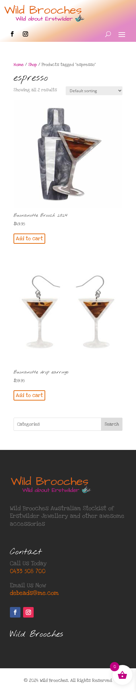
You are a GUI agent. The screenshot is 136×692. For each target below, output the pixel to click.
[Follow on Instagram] (25, 34)
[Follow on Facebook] (12, 34)
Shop (32, 64)
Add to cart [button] (29, 238)
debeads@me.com (34, 593)
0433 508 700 (28, 571)
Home (19, 64)
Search (112, 424)
